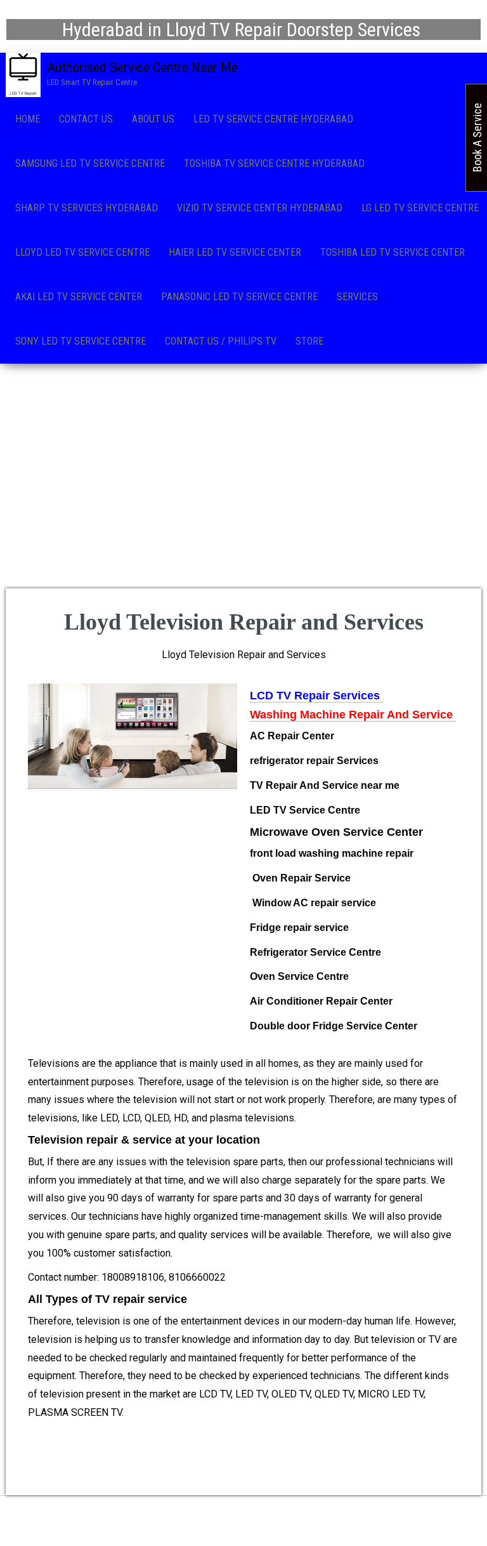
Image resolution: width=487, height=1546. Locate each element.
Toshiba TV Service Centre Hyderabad (274, 163)
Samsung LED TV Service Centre (90, 163)
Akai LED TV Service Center (78, 297)
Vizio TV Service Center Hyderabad (259, 208)
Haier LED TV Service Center (235, 252)
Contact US (86, 119)
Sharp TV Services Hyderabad (86, 208)
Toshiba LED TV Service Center (392, 252)
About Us (153, 119)
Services (357, 297)
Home (27, 119)
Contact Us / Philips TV (220, 341)
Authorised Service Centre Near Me (142, 68)
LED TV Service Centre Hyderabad (273, 119)
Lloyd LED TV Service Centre (82, 252)
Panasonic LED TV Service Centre (239, 297)
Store (309, 341)
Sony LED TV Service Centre (80, 341)
